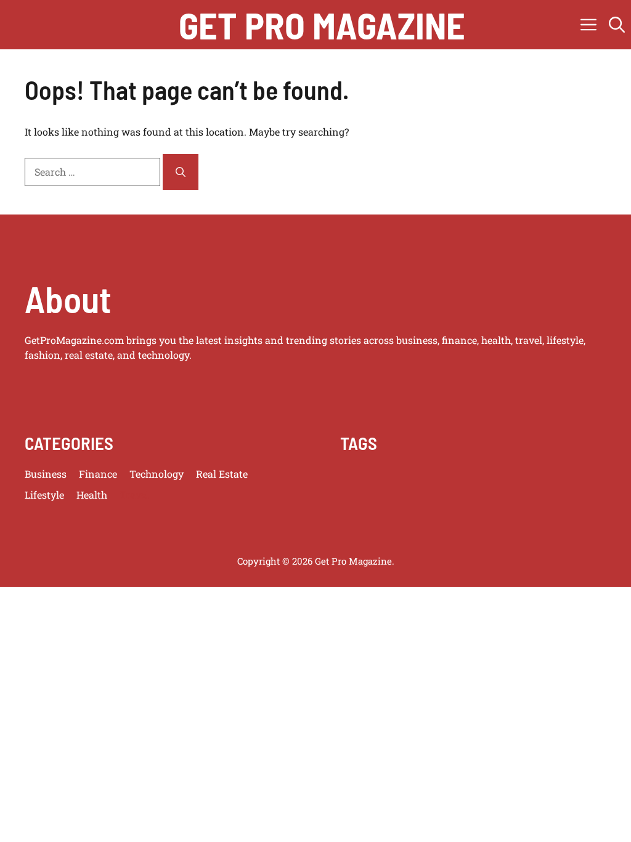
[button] (617, 24)
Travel (134, 494)
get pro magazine (322, 24)
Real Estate (222, 473)
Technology (156, 473)
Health (91, 494)
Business (46, 473)
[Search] (180, 172)
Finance (98, 473)
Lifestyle (44, 494)
